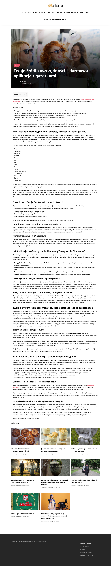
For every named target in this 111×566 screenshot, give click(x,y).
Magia (35, 12)
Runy (81, 12)
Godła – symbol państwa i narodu (22, 514)
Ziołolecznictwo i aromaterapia (55, 20)
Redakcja (21, 454)
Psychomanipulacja (71, 12)
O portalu (83, 549)
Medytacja (42, 12)
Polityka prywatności (86, 555)
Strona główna (84, 546)
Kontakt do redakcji (86, 552)
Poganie (59, 12)
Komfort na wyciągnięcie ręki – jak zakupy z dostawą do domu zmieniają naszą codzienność (54, 516)
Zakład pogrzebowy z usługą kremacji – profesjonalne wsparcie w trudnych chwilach (55, 482)
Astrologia (26, 12)
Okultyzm (51, 12)
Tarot (87, 12)
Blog (16, 65)
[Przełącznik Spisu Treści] (24, 94)
